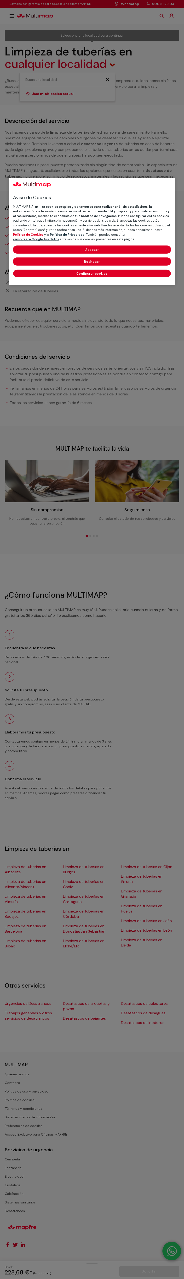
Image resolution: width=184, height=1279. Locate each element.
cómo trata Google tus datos (36, 239)
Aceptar (92, 249)
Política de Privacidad (67, 234)
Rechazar (92, 261)
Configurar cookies (92, 273)
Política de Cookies (28, 234)
